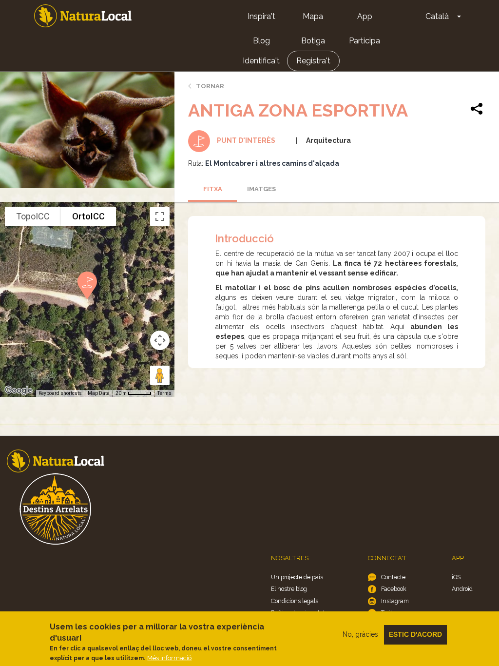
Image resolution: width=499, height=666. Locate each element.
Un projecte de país (297, 577)
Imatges (261, 189)
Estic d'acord (415, 634)
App (364, 16)
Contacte (393, 577)
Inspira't (261, 16)
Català (437, 16)
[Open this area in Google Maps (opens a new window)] (18, 390)
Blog (261, 40)
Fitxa (212, 189)
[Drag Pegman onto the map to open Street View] (160, 375)
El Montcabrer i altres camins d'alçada (272, 163)
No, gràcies (360, 634)
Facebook (393, 588)
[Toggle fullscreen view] (160, 216)
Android (462, 588)
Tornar (210, 86)
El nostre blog (289, 588)
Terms (164, 393)
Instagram (395, 601)
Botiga (313, 40)
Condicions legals (294, 601)
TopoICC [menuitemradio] (33, 216)
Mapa (313, 16)
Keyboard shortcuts (60, 393)
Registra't (313, 60)
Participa (364, 40)
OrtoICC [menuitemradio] (88, 216)
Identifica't (261, 60)
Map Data (99, 393)
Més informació (169, 658)
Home (83, 15)
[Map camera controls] (160, 340)
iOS (456, 577)
